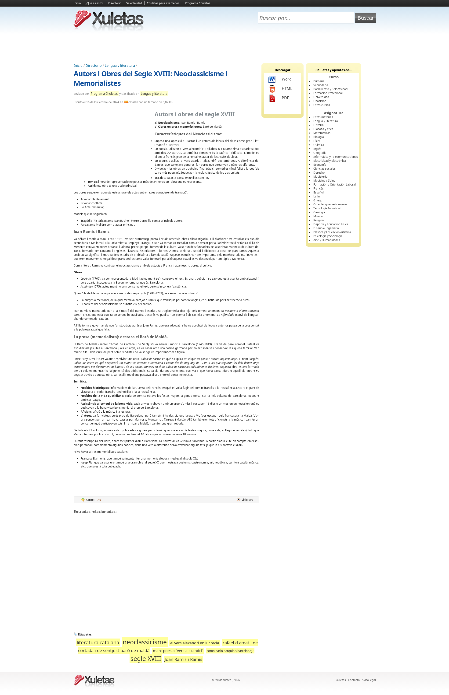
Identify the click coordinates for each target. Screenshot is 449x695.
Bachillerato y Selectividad (330, 89)
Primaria (319, 81)
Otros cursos (321, 105)
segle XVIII (145, 658)
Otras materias (323, 117)
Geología (319, 212)
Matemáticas (321, 133)
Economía (319, 165)
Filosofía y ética (323, 129)
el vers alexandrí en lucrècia (194, 643)
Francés (318, 188)
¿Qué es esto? (94, 3)
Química (318, 145)
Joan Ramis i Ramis (183, 659)
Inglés (317, 149)
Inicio (77, 3)
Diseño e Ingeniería (326, 228)
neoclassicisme (145, 642)
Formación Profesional (328, 93)
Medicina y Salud (324, 181)
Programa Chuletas (197, 3)
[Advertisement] (224, 47)
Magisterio (320, 177)
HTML (287, 88)
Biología (318, 137)
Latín (316, 196)
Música (318, 216)
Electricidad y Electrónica (329, 161)
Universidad (321, 97)
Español (318, 192)
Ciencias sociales (324, 169)
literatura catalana (98, 642)
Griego (317, 200)
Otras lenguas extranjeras (330, 204)
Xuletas (341, 680)
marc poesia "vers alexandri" (178, 650)
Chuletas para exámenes (163, 3)
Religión (318, 220)
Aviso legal (369, 680)
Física (317, 141)
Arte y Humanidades (326, 240)
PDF (285, 97)
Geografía (319, 153)
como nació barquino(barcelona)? (230, 651)
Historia (318, 125)
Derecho (319, 173)
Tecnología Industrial (326, 208)
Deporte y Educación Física (330, 224)
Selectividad (134, 3)
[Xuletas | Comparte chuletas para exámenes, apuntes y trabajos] (108, 30)
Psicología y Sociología (328, 236)
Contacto (354, 680)
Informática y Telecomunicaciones (335, 157)
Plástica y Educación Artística (332, 232)
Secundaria (320, 85)
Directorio (114, 3)
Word (287, 79)
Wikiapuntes (223, 680)
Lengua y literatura (120, 65)
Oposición (319, 101)
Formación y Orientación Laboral (334, 184)
